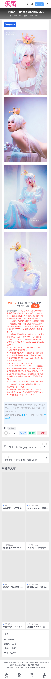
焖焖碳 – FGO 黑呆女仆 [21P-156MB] (13, 588)
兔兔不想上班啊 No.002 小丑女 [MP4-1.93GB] (13, 548)
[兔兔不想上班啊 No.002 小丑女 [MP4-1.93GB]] (13, 527)
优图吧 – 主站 (10, 643)
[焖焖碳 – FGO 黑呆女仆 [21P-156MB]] (13, 566)
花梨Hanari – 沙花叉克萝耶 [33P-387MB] (37, 588)
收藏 (33, 433)
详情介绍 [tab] (11, 24)
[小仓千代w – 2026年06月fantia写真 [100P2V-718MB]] (13, 606)
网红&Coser (28, 16)
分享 (24, 433)
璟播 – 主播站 (10, 648)
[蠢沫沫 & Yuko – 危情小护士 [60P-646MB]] (38, 606)
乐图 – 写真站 (10, 652)
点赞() (43, 433)
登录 (40, 4)
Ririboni (12, 428)
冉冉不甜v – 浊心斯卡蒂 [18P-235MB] (37, 548)
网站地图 (42, 667)
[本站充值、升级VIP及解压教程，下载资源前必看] (13, 487)
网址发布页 (9, 639)
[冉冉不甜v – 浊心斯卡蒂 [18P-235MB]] (38, 527)
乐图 (23, 414)
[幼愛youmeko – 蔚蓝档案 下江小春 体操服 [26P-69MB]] (38, 487)
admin (12, 433)
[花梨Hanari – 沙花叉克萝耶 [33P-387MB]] (38, 566)
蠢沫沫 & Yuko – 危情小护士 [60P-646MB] (37, 627)
